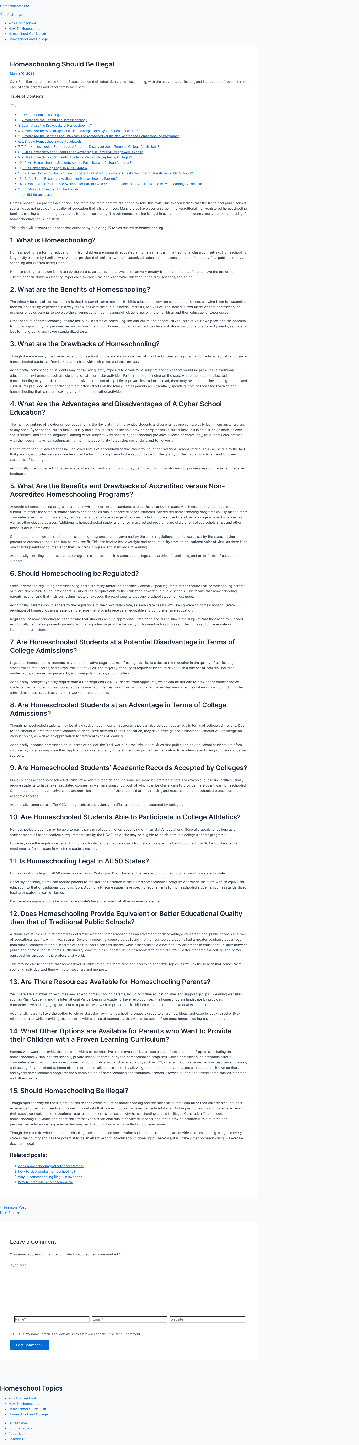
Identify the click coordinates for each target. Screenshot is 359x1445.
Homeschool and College (28, 39)
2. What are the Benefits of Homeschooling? (54, 120)
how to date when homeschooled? (45, 1182)
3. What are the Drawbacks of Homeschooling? (57, 125)
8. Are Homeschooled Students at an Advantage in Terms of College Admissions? (82, 152)
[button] (15, 106)
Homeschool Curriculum (27, 34)
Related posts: (43, 194)
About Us (15, 1433)
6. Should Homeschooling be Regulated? (51, 141)
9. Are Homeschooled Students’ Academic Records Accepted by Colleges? (77, 157)
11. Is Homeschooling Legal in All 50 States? (54, 168)
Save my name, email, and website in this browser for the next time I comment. (79, 1334)
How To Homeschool (24, 28)
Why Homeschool (22, 23)
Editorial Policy (20, 1428)
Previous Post (13, 1207)
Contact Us (17, 1439)
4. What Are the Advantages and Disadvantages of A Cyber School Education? (80, 131)
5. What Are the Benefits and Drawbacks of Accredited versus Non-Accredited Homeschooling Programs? (100, 136)
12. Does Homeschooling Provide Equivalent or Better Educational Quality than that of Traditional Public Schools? (108, 173)
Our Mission (17, 1423)
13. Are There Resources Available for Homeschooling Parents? (70, 179)
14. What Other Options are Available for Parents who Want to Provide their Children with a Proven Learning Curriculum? (113, 184)
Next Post (10, 1212)
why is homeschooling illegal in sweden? (50, 1177)
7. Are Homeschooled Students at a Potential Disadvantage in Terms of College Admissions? (90, 147)
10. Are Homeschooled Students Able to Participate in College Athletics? (77, 163)
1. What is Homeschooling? (41, 115)
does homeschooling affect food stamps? (51, 1166)
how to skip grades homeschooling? (46, 1171)
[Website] (207, 1320)
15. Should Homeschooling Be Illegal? (51, 189)
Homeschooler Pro (14, 6)
